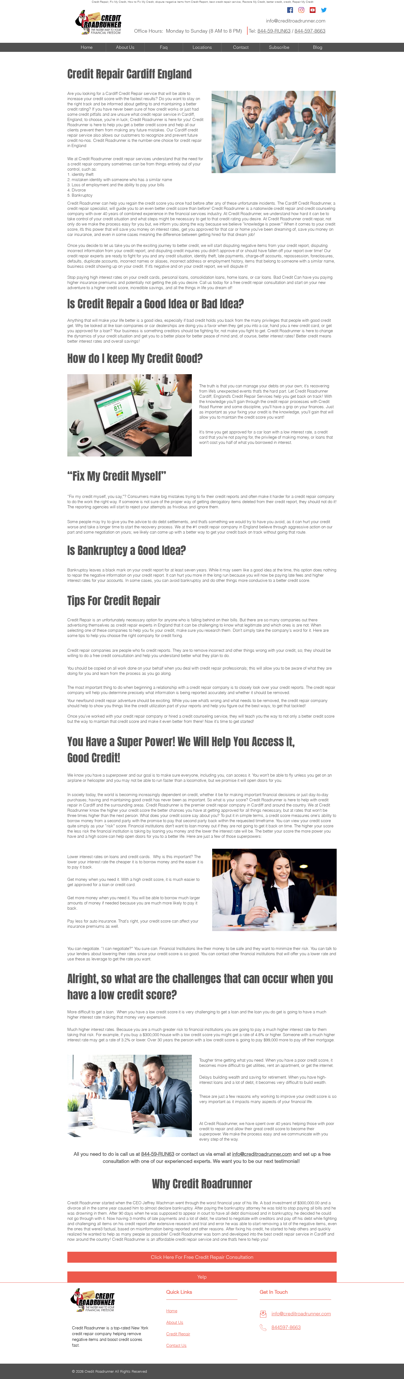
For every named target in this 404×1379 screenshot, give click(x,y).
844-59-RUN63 (274, 31)
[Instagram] (301, 10)
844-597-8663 (310, 31)
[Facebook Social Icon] (290, 10)
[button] (202, 1276)
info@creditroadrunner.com (295, 21)
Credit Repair (100, 2)
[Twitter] (324, 10)
